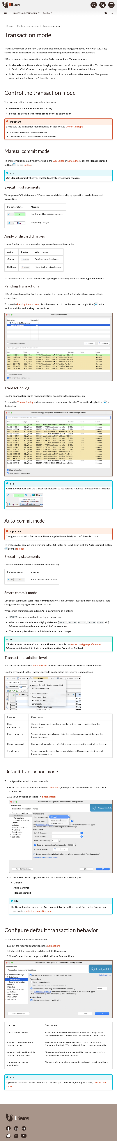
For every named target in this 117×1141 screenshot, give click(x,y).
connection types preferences (85, 644)
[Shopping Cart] (102, 5)
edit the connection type (38, 910)
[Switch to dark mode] (105, 12)
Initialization (49, 796)
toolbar (27, 164)
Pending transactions (28, 304)
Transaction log (25, 402)
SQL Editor (58, 160)
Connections (53, 787)
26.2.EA (46, 13)
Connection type (74, 126)
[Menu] (111, 5)
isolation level (40, 665)
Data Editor (73, 160)
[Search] (93, 5)
